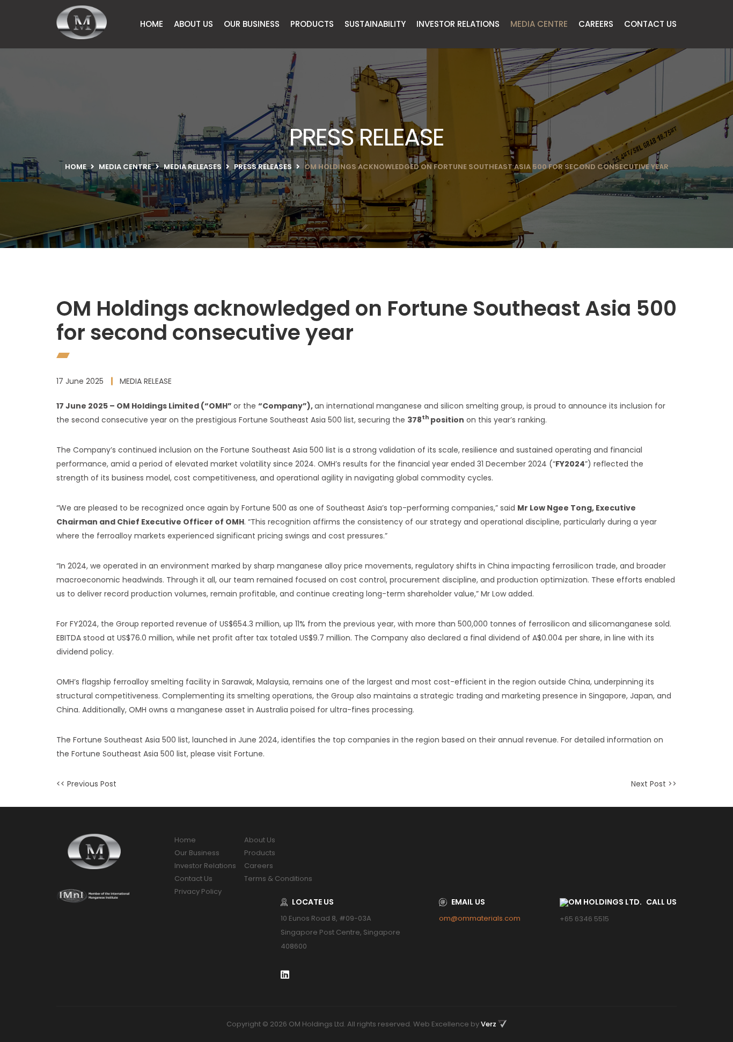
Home (151, 24)
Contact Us (650, 24)
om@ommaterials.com (480, 918)
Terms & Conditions (278, 878)
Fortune (248, 753)
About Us (193, 24)
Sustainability (375, 24)
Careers (595, 24)
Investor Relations (458, 24)
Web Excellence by (454, 1024)
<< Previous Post (86, 783)
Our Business (252, 24)
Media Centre (539, 24)
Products (312, 24)
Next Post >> (654, 783)
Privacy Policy (198, 891)
